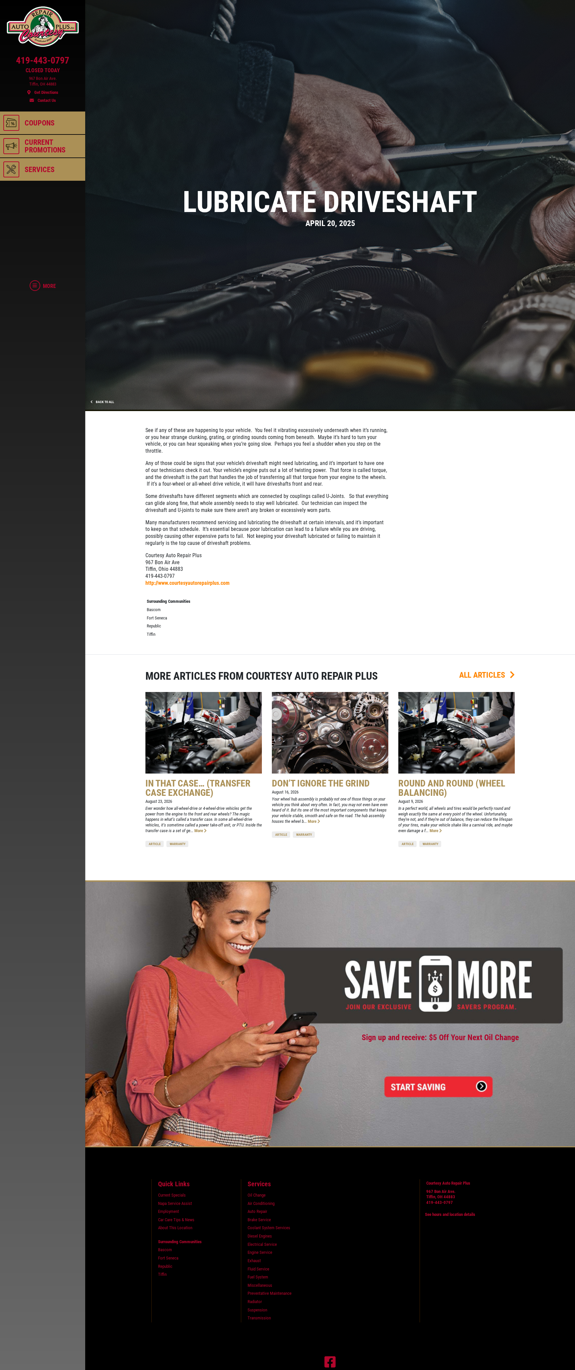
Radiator (255, 1301)
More (199, 830)
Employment (168, 1211)
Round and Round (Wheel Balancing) (451, 788)
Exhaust (254, 1260)
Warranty (177, 844)
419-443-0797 (439, 1202)
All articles (483, 675)
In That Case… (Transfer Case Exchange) (198, 788)
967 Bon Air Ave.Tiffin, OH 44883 (441, 1194)
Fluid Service (258, 1268)
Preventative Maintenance (269, 1293)
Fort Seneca (157, 617)
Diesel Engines (260, 1236)
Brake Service (259, 1219)
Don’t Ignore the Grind (321, 783)
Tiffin (151, 634)
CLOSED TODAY (43, 70)
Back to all (104, 402)
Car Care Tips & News (176, 1219)
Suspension (257, 1309)
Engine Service (260, 1252)
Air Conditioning (261, 1203)
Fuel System (258, 1276)
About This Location (175, 1227)
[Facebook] (330, 1362)
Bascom (154, 609)
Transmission (259, 1317)
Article (155, 844)
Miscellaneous (260, 1285)
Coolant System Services (269, 1227)
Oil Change (257, 1195)
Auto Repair (257, 1211)
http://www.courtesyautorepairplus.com (187, 583)
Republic (154, 625)
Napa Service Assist (175, 1203)
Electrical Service (262, 1244)
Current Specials (172, 1195)
